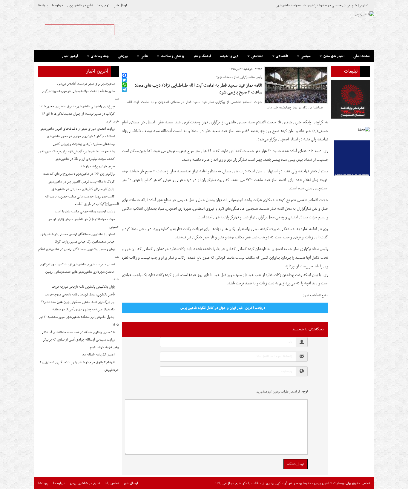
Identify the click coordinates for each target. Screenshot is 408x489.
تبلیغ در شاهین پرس (80, 5)
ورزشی (123, 56)
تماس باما (103, 5)
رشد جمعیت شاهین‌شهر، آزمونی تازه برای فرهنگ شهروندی (77, 151)
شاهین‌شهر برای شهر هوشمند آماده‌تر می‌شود (86, 84)
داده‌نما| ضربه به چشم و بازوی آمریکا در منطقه (84, 309)
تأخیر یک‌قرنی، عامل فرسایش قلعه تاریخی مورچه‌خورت (80, 295)
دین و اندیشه (229, 56)
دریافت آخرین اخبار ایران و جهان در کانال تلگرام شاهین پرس (222, 308)
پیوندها (42, 5)
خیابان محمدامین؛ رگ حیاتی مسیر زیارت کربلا (85, 242)
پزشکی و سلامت (172, 56)
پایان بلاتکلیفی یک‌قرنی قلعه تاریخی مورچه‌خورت (83, 287)
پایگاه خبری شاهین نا (295, 122)
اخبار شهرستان (333, 56)
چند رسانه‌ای (99, 56)
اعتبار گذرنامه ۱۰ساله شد (98, 355)
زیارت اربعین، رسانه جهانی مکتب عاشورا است (85, 211)
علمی (144, 56)
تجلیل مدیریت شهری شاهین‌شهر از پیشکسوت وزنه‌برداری (77, 264)
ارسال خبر (120, 5)
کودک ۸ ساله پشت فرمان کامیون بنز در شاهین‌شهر (81, 182)
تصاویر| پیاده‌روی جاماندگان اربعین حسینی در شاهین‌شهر (77, 234)
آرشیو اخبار (70, 56)
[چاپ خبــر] (123, 69)
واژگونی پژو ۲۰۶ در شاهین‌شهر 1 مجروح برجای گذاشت (79, 174)
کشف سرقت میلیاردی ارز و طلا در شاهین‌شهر (85, 159)
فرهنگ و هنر (202, 56)
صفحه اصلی (361, 56)
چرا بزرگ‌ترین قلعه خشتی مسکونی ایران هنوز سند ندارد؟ (78, 302)
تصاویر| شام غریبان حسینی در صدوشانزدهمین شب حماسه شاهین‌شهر (322, 5)
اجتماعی (256, 56)
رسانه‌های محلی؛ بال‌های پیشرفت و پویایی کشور (84, 144)
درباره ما (57, 5)
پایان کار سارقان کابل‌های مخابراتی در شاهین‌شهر (83, 189)
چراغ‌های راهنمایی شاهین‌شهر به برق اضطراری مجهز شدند (77, 106)
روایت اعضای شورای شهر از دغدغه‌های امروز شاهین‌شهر (77, 129)
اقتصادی (281, 56)
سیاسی (305, 56)
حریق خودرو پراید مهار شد (97, 166)
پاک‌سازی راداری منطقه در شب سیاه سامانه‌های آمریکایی (78, 332)
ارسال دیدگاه (295, 464)
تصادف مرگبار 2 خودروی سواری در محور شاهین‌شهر (80, 136)
